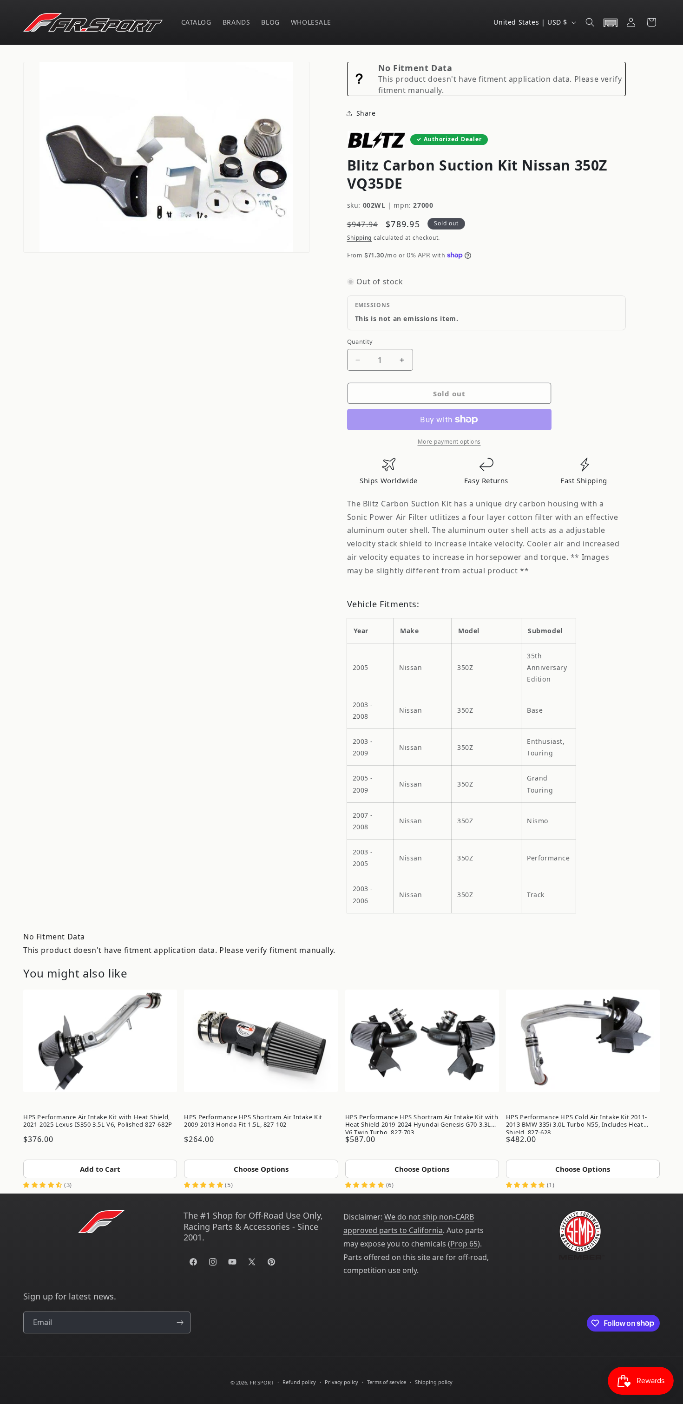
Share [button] (366, 113)
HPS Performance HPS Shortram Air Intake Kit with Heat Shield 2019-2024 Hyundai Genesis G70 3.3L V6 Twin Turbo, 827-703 (422, 1123)
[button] (590, 22)
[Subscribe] (180, 1322)
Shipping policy (434, 1381)
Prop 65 (464, 1244)
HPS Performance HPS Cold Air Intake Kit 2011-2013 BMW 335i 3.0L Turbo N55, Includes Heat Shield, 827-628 (576, 1123)
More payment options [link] (449, 442)
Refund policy (299, 1381)
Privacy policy (341, 1381)
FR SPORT (262, 1382)
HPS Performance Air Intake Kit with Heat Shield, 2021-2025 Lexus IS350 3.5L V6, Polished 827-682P (97, 1120)
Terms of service (386, 1381)
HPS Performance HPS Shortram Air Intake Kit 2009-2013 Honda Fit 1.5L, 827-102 (253, 1120)
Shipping (359, 238)
